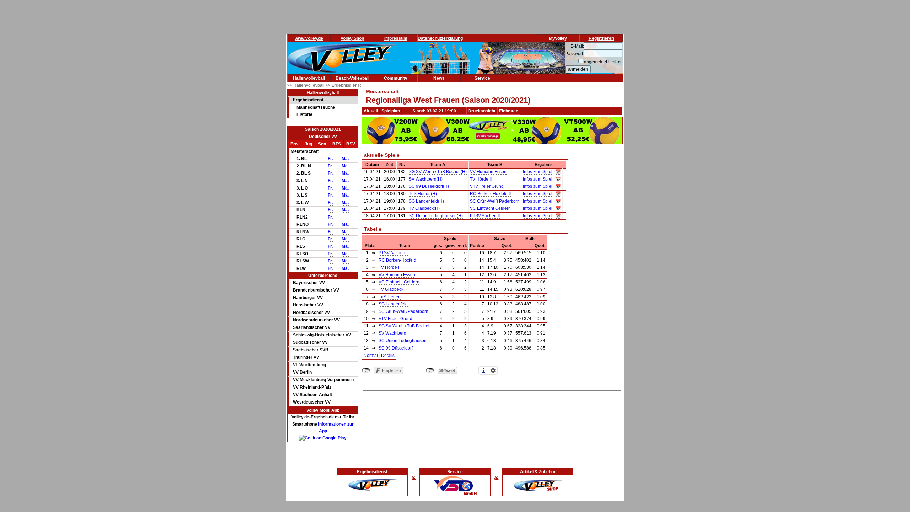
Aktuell (371, 110)
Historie (304, 114)
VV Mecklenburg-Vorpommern (323, 379)
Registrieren (601, 38)
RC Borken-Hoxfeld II (490, 193)
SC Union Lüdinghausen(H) (436, 215)
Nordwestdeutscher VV (316, 320)
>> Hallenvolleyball (306, 85)
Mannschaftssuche (315, 107)
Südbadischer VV (310, 342)
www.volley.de (309, 38)
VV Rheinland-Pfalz (312, 387)
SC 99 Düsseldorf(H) (429, 186)
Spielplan (390, 110)
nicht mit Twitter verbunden (430, 370)
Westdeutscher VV (312, 402)
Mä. (345, 158)
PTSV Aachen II (485, 215)
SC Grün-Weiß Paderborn (495, 201)
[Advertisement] (492, 401)
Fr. (330, 158)
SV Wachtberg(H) (426, 179)
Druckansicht (482, 110)
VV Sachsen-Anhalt (312, 394)
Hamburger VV (308, 297)
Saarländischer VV (312, 327)
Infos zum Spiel (537, 171)
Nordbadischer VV (311, 312)
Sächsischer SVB (310, 349)
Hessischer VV (308, 305)
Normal (371, 355)
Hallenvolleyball (309, 78)
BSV (350, 144)
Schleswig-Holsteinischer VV (322, 334)
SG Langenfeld (393, 304)
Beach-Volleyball (352, 78)
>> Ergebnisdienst (343, 85)
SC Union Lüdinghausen (403, 340)
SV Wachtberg (392, 333)
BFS (336, 144)
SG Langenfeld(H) (426, 201)
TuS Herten (390, 296)
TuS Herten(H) (423, 193)
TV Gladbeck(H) (424, 208)
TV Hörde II (481, 179)
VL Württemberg (309, 364)
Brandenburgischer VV (316, 290)
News (439, 78)
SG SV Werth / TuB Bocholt (404, 326)
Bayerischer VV (309, 282)
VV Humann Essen (488, 171)
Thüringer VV (306, 357)
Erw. (294, 144)
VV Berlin (302, 372)
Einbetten (508, 110)
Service (482, 78)
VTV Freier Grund (487, 186)
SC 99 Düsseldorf (396, 348)
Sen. (322, 144)
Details (388, 355)
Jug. (309, 144)
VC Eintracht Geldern (490, 208)
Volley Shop (352, 38)
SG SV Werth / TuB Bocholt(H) (438, 171)
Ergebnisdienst (308, 99)
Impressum (395, 38)
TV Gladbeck (391, 289)
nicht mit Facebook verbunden (366, 370)
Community (395, 78)
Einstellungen (493, 370)
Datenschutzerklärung (440, 38)
